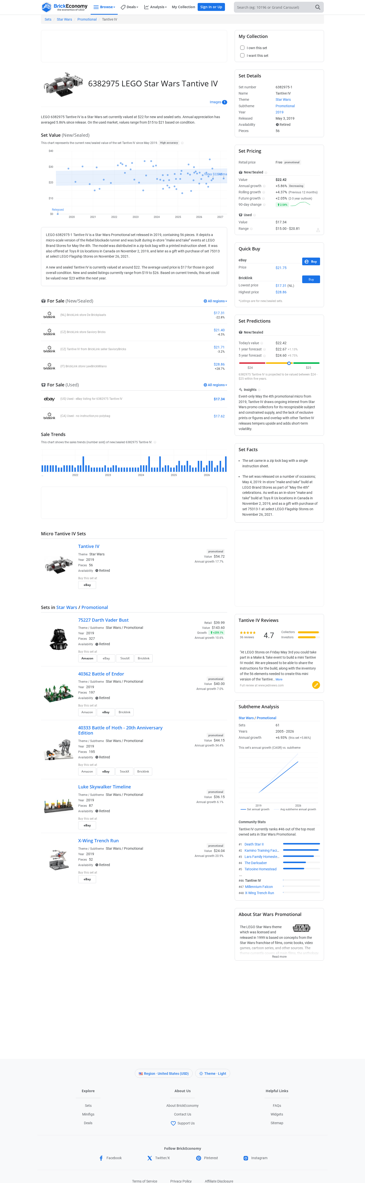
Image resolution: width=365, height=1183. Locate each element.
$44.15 (219, 740)
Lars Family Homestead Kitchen (269, 857)
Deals (88, 1123)
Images (215, 102)
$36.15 (219, 797)
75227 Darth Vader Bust (103, 620)
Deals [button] (131, 6)
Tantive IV (88, 546)
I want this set (194, 586)
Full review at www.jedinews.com (262, 685)
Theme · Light (215, 1074)
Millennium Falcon (259, 887)
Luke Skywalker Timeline (104, 787)
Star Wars (64, 19)
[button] (182, 143)
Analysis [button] (157, 6)
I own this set (193, 579)
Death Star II (254, 844)
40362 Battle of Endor (101, 674)
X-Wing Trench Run (98, 841)
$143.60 (218, 628)
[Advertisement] (134, 44)
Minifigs (88, 1114)
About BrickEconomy (182, 1106)
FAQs (277, 1106)
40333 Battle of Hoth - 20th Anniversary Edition (120, 730)
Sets (48, 19)
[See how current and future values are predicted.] (318, 230)
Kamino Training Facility (263, 850)
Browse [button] (106, 6)
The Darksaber (256, 863)
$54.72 (219, 556)
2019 (90, 560)
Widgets (277, 1114)
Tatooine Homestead (261, 869)
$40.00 (219, 684)
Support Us (186, 1123)
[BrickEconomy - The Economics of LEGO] (64, 7)
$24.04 (219, 851)
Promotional (87, 19)
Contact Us (182, 1114)
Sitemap (277, 1123)
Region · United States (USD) (166, 1074)
